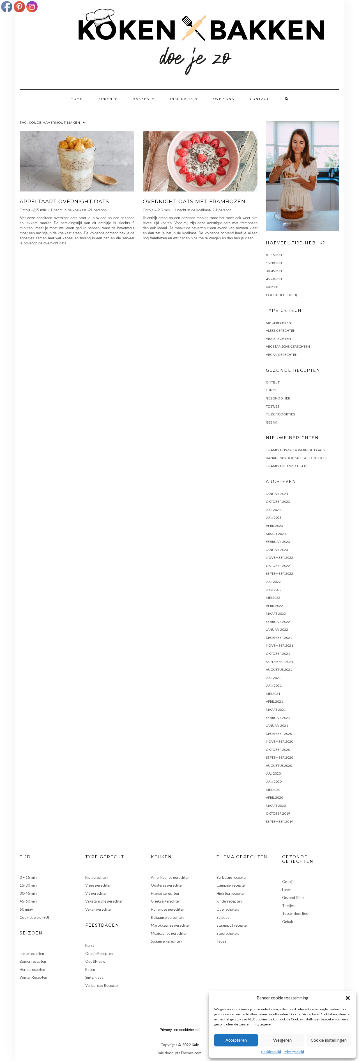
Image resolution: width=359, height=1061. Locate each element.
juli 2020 (273, 773)
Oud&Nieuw (95, 961)
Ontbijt (273, 382)
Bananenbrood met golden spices (296, 458)
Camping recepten (232, 885)
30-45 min (274, 271)
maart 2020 (276, 805)
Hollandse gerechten (167, 909)
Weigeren (282, 1040)
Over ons (223, 99)
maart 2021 (276, 709)
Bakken (142, 99)
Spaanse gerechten (166, 941)
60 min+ (272, 287)
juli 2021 (273, 678)
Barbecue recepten (232, 877)
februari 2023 (278, 541)
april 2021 (274, 701)
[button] (348, 998)
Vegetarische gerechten (288, 346)
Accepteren (236, 1040)
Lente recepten (32, 953)
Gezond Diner (278, 398)
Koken (106, 99)
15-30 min (274, 263)
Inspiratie (182, 99)
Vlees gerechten (281, 330)
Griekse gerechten (166, 901)
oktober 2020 (278, 749)
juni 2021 (274, 685)
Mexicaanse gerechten (169, 933)
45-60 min (274, 279)
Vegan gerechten (282, 354)
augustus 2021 (279, 669)
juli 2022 (273, 581)
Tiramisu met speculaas (286, 466)
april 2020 (274, 797)
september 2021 (279, 662)
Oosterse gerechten (167, 885)
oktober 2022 (278, 566)
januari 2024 (277, 494)
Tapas (221, 941)
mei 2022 (273, 597)
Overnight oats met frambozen (194, 201)
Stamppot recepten (232, 925)
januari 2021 (277, 725)
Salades (223, 917)
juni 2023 (274, 517)
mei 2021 (273, 693)
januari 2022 (277, 629)
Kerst (89, 945)
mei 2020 (273, 789)
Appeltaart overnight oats (64, 201)
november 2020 (279, 741)
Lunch (271, 390)
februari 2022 (278, 622)
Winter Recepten (33, 977)
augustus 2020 (279, 765)
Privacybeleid (294, 1052)
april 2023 (274, 526)
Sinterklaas (94, 977)
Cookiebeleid (271, 1052)
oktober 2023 (278, 501)
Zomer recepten (33, 961)
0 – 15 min (274, 255)
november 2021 (279, 645)
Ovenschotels (228, 909)
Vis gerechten (278, 338)
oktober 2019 (278, 813)
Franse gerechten (165, 893)
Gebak (271, 422)
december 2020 (279, 734)
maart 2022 (276, 613)
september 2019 (279, 821)
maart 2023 (276, 534)
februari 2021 (278, 718)
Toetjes (272, 406)
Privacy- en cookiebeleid (179, 1030)
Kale (195, 1045)
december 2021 (279, 637)
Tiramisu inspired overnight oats (295, 450)
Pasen (90, 969)
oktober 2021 (278, 653)
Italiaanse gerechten (167, 917)
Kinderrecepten (229, 901)
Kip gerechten (278, 323)
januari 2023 (277, 550)
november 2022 (279, 557)
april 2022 (274, 606)
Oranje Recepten (99, 953)
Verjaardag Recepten (102, 985)
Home (76, 99)
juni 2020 (274, 781)
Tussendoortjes (280, 414)
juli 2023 (273, 510)
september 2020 (279, 757)
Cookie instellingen (329, 1040)
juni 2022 (274, 590)
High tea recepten (231, 893)
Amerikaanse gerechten (170, 877)
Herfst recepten (32, 969)
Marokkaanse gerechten (170, 925)
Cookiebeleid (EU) (281, 295)
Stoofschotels (228, 933)
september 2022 (279, 573)
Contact (259, 99)
